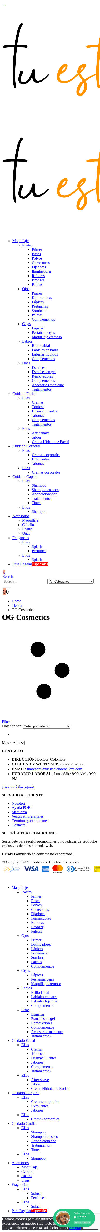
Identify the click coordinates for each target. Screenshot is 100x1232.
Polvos (37, 258)
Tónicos (38, 407)
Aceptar (75, 1228)
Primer (37, 249)
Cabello (28, 525)
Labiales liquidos (45, 354)
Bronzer (38, 280)
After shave (41, 433)
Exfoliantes (40, 459)
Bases (36, 254)
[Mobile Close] (5, 879)
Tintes (36, 503)
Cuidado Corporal (26, 446)
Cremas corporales (46, 455)
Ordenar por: (12, 726)
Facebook (9, 787)
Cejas (26, 324)
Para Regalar (30, 564)
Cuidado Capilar (25, 477)
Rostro (27, 245)
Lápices (38, 302)
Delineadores (42, 298)
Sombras (38, 311)
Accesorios (20, 516)
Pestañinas (40, 306)
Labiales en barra (45, 350)
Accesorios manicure (48, 385)
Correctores (41, 263)
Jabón (36, 437)
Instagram (26, 787)
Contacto (18, 825)
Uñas (26, 363)
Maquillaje (20, 241)
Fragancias (20, 538)
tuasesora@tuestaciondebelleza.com (54, 769)
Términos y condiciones (30, 821)
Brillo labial (41, 346)
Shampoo (39, 485)
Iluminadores (42, 271)
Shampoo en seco (45, 490)
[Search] (7, 587)
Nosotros (18, 803)
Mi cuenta (19, 812)
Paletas (37, 284)
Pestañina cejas (43, 332)
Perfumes (39, 551)
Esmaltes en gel (44, 372)
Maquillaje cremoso (47, 337)
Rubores (38, 276)
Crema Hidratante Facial (50, 442)
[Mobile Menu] (4, 4)
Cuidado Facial (24, 394)
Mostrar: (9, 743)
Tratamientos (41, 389)
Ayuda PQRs (22, 807)
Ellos (26, 429)
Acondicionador (44, 494)
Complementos (43, 319)
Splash (37, 546)
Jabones (38, 415)
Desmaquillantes (44, 411)
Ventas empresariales (27, 816)
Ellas (26, 398)
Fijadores (39, 267)
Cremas (37, 402)
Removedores (42, 376)
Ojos (25, 289)
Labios (27, 341)
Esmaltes (38, 367)
